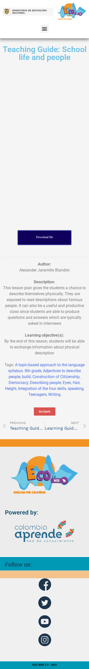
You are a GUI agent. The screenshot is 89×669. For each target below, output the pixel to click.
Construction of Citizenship (56, 376)
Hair (76, 382)
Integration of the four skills (42, 388)
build (26, 376)
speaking (76, 388)
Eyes (67, 382)
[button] (45, 29)
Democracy (18, 382)
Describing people (45, 382)
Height (10, 388)
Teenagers (37, 394)
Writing (54, 394)
